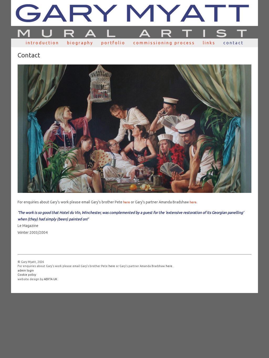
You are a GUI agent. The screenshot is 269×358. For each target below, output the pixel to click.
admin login (26, 270)
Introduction (42, 42)
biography (80, 42)
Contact (233, 42)
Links (209, 42)
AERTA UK (50, 279)
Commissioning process (164, 42)
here (126, 202)
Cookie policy (27, 274)
